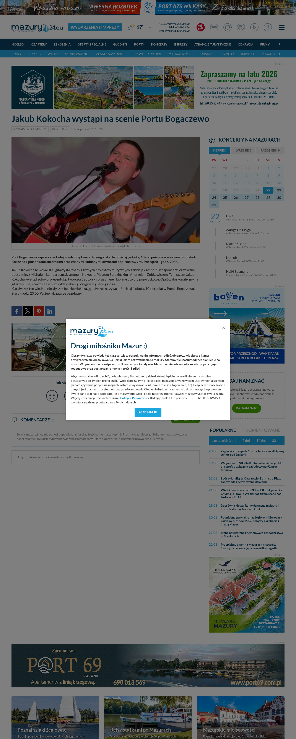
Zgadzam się (148, 412)
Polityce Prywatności (134, 398)
